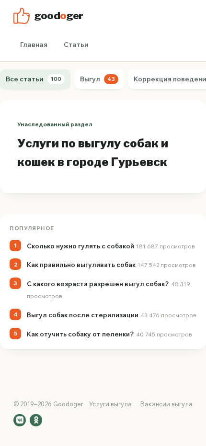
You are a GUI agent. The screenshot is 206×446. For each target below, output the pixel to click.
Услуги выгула (110, 404)
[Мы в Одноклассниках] (36, 420)
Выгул (97, 79)
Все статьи (33, 79)
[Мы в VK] (19, 420)
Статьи (76, 44)
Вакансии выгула (166, 404)
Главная (33, 44)
